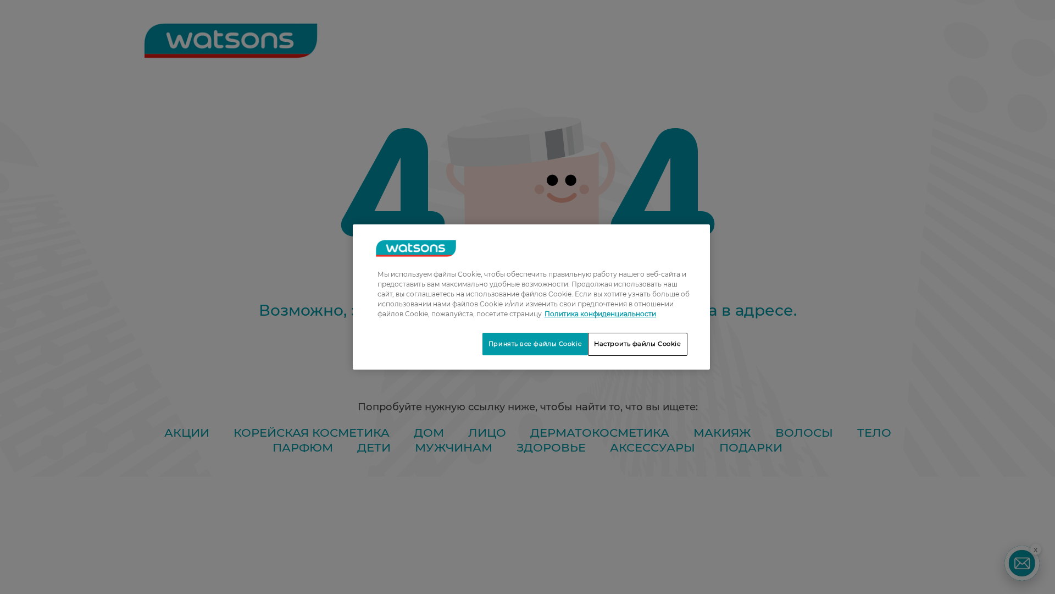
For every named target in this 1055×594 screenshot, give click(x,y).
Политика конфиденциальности (600, 314)
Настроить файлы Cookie (637, 344)
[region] (531, 297)
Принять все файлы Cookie (535, 344)
